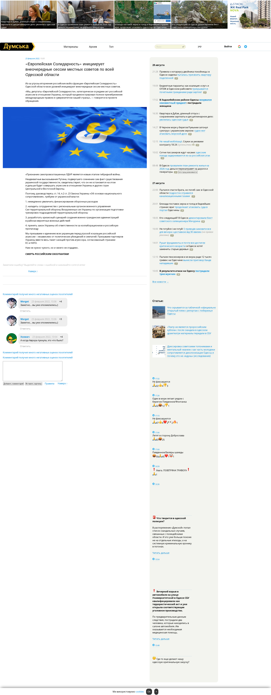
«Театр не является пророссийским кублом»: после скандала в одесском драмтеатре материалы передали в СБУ (189, 330)
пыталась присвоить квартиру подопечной (185, 76)
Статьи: (158, 301)
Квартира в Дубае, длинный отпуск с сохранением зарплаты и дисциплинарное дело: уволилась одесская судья (28, 24)
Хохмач (25, 336)
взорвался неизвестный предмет (185, 101)
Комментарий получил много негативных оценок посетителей (38, 294)
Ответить (25, 310)
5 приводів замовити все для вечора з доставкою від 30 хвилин (185, 230)
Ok (149, 691)
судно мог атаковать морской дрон (182, 132)
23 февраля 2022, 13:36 (43, 301)
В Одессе (164, 165)
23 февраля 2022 (32, 58)
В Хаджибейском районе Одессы (179, 99)
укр (200, 46)
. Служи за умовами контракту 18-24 (181, 143)
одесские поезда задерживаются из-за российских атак (184, 154)
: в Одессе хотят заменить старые (181, 247)
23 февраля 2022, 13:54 (44, 336)
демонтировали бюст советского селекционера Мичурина (186, 219)
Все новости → (160, 281)
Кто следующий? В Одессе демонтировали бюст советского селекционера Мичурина (195, 26)
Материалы (71, 46)
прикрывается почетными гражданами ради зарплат (183, 90)
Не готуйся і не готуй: (171, 228)
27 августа (158, 183)
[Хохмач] (11, 342)
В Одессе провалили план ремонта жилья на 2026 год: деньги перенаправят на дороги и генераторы (84, 26)
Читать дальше (160, 552)
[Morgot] (11, 307)
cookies (140, 691)
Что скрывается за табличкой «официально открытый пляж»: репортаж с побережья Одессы (191, 310)
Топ (111, 46)
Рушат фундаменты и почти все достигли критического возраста (182, 244)
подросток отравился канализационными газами (176, 194)
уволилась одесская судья (173, 119)
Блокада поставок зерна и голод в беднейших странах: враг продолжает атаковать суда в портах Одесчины (142, 26)
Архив (93, 46)
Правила (49, 383)
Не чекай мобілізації (170, 141)
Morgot (24, 301)
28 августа (158, 65)
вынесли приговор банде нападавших (185, 262)
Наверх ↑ (33, 271)
